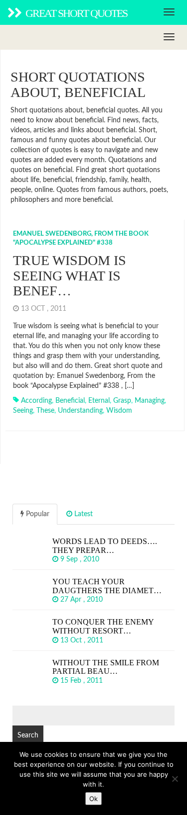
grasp (122, 400)
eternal (99, 400)
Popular (36, 514)
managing (150, 400)
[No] (175, 779)
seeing (23, 410)
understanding (80, 410)
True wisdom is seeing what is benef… (69, 276)
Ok (93, 799)
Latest (82, 514)
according (36, 400)
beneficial (70, 400)
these (45, 410)
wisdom (119, 410)
